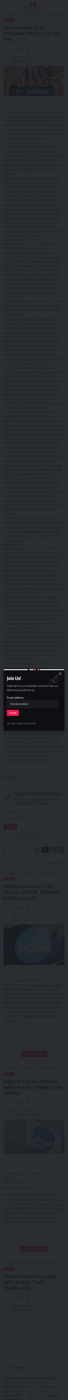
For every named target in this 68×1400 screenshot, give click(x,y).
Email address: (15, 697)
